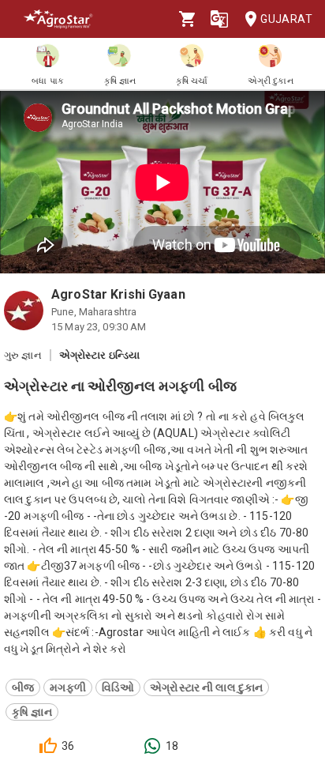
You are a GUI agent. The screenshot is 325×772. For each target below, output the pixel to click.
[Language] (219, 19)
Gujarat (286, 19)
